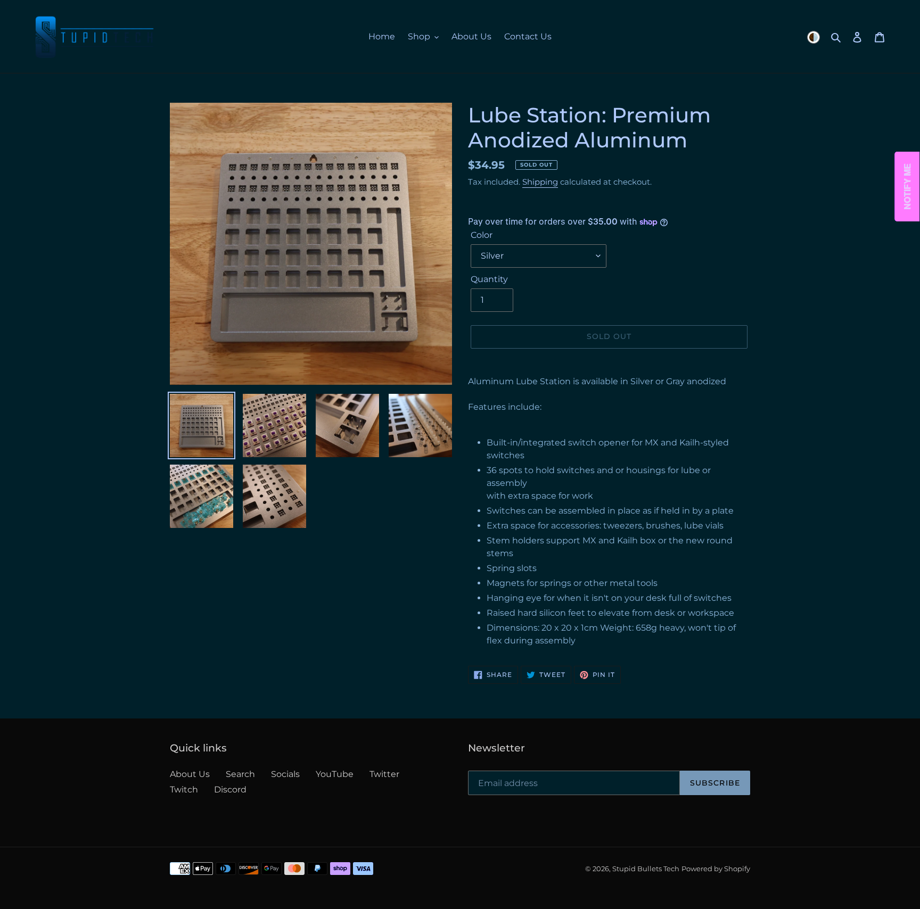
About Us (190, 774)
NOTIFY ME (907, 187)
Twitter (384, 774)
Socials (285, 774)
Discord (230, 789)
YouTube (335, 774)
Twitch (184, 789)
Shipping (540, 182)
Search (240, 774)
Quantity (489, 279)
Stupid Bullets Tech (645, 868)
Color (481, 235)
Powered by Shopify (715, 868)
